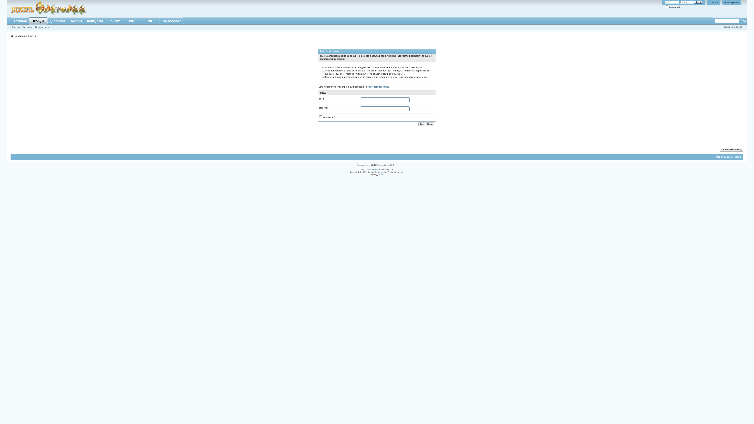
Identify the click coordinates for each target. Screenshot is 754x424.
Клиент (114, 21)
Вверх (738, 157)
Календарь (27, 27)
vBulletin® (376, 170)
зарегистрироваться (378, 87)
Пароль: (323, 108)
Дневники (57, 21)
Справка (16, 27)
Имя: (321, 99)
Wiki (132, 21)
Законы (76, 21)
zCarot (381, 175)
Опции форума (42, 27)
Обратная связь (724, 157)
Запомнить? (674, 7)
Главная (20, 21)
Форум (38, 21)
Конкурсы (95, 21)
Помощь (713, 2)
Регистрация (731, 2)
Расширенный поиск (733, 27)
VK (150, 21)
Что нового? (171, 21)
